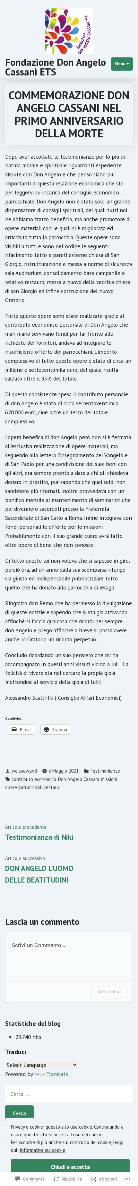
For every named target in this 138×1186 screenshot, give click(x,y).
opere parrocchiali (23, 787)
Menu (124, 63)
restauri (52, 787)
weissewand (24, 771)
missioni (109, 779)
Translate (57, 1074)
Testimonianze (105, 771)
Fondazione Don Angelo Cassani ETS (55, 67)
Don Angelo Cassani (78, 779)
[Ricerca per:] (69, 1094)
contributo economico (34, 779)
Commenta (109, 991)
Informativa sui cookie (42, 1150)
